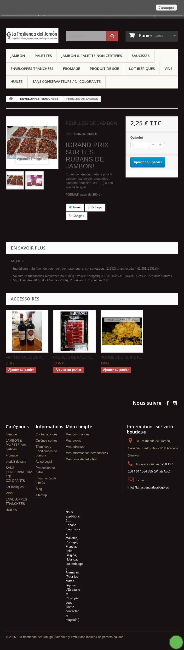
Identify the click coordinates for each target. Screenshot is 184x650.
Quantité (136, 137)
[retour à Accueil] (10, 99)
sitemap (41, 495)
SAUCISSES (141, 55)
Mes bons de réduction (81, 459)
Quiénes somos (47, 440)
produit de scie (104, 68)
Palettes (43, 55)
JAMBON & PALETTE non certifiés (92, 55)
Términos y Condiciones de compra (46, 451)
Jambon (18, 55)
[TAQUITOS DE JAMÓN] (15, 180)
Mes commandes (78, 434)
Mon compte (79, 426)
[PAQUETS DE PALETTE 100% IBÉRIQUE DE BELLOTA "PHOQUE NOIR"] (74, 331)
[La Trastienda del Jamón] (32, 35)
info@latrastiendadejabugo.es (148, 487)
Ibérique (11, 434)
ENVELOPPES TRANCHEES (32, 68)
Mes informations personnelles (87, 453)
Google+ (78, 216)
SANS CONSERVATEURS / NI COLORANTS (66, 81)
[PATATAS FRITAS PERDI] (122, 331)
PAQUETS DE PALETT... (73, 357)
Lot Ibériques (142, 68)
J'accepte (166, 8)
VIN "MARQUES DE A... (25, 357)
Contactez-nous (47, 434)
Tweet (76, 207)
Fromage (71, 68)
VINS (168, 68)
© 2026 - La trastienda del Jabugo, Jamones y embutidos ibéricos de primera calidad (64, 637)
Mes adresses (75, 447)
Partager (96, 207)
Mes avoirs (73, 440)
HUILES (17, 81)
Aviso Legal (44, 461)
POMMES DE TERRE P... (121, 357)
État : (69, 134)
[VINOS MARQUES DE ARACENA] (27, 331)
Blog (39, 489)
